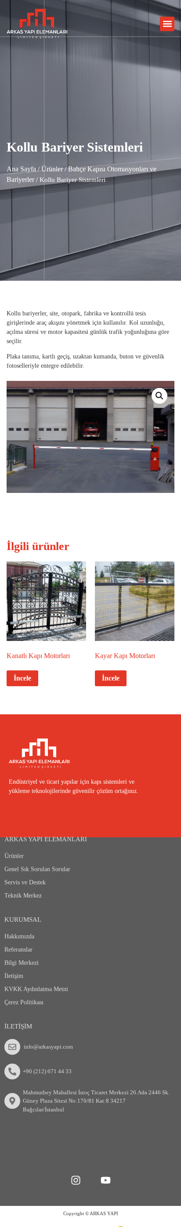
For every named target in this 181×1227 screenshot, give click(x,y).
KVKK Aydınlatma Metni (36, 989)
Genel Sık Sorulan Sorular (37, 869)
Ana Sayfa (21, 169)
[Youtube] (105, 1180)
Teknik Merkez (23, 895)
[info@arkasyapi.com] (12, 1047)
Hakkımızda (19, 936)
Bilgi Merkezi (21, 962)
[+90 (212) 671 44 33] (12, 1071)
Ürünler (52, 169)
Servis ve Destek (25, 882)
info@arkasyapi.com (48, 1046)
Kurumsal (22, 919)
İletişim (13, 976)
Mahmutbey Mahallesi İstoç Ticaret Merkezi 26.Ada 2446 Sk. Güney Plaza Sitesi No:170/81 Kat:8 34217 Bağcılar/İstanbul (96, 1101)
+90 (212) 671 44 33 (47, 1071)
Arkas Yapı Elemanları (45, 839)
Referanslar (18, 949)
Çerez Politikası (23, 1002)
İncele (22, 678)
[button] (167, 24)
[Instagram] (75, 1180)
